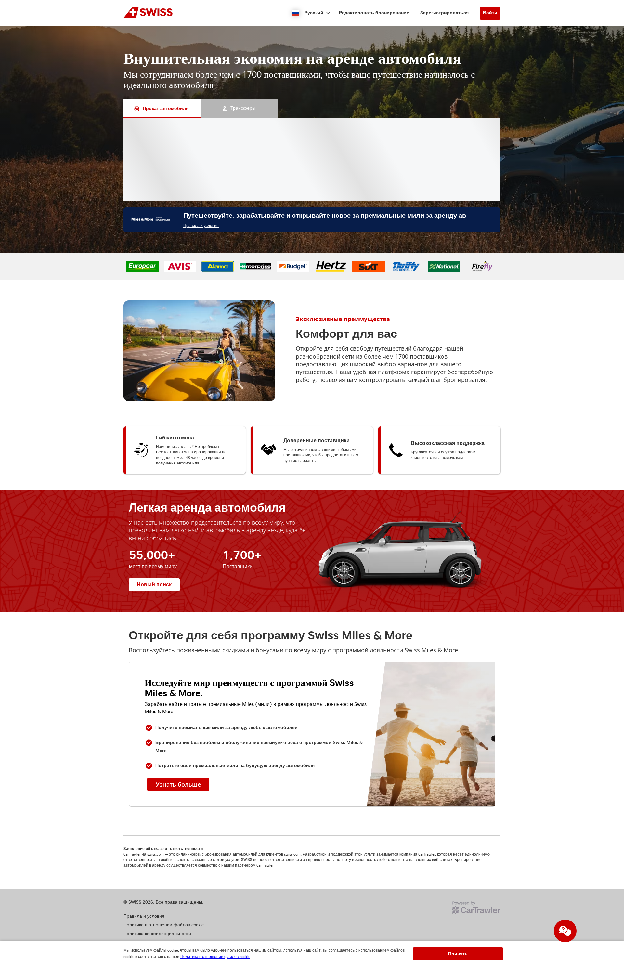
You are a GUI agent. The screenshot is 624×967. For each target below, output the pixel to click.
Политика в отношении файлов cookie (215, 957)
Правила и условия (201, 226)
